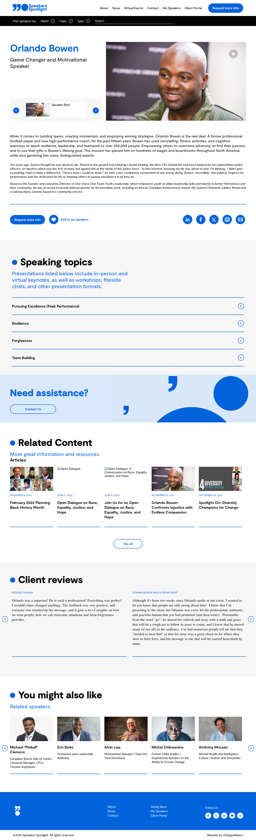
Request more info (226, 8)
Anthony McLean (213, 747)
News (116, 8)
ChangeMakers (233, 835)
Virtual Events (133, 8)
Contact (153, 8)
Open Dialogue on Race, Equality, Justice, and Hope (77, 507)
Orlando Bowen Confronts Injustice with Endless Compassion (172, 507)
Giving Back (159, 806)
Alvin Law (112, 747)
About (104, 8)
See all (128, 543)
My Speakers (172, 8)
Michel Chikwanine (167, 747)
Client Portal (193, 8)
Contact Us (33, 409)
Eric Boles (65, 747)
